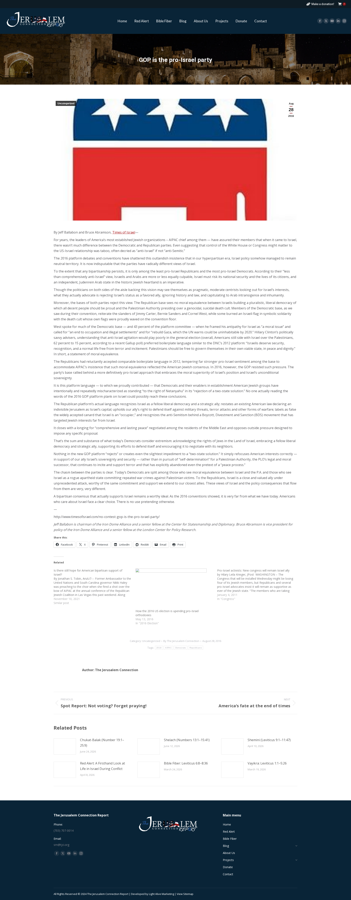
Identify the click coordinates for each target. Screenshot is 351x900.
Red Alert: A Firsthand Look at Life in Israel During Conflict (102, 766)
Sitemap (188, 894)
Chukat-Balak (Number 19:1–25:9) (102, 743)
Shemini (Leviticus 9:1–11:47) (269, 740)
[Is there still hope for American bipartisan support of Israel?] (94, 586)
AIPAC (168, 648)
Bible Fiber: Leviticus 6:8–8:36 (186, 763)
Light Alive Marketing (161, 894)
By (181, 641)
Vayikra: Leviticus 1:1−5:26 (267, 763)
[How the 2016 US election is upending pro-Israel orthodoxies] (174, 588)
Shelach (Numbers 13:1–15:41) (187, 740)
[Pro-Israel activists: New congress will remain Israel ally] (258, 584)
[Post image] (65, 746)
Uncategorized (65, 103)
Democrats (180, 648)
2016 (158, 648)
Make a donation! (322, 4)
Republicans (196, 648)
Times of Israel (123, 232)
